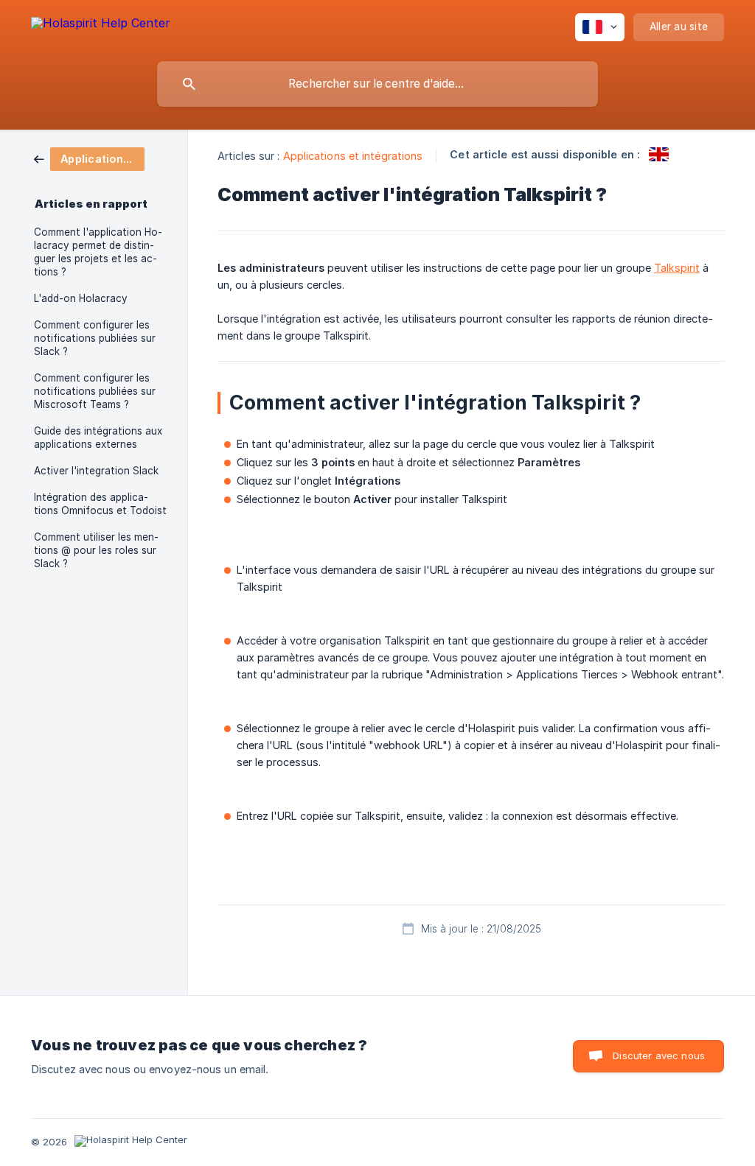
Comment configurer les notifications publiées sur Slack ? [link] (95, 338)
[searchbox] (377, 84)
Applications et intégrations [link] (353, 156)
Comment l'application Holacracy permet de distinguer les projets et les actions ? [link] (98, 252)
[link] (89, 158)
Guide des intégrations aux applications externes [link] (98, 437)
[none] (100, 25)
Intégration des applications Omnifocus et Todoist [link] (100, 503)
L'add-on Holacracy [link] (81, 298)
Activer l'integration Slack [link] (96, 471)
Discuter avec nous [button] (659, 1055)
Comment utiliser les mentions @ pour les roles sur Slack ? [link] (96, 550)
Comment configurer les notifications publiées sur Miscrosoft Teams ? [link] (95, 391)
